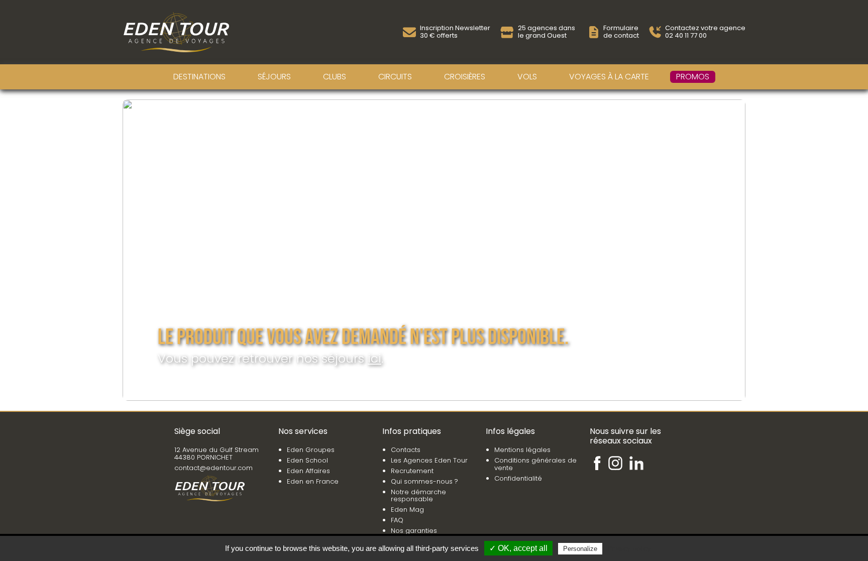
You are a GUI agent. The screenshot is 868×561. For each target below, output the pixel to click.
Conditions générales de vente (535, 464)
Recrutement (412, 471)
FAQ (397, 520)
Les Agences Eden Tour (429, 460)
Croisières (464, 76)
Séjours (274, 76)
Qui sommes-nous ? (424, 481)
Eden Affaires (308, 471)
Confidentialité (518, 478)
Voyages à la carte (609, 76)
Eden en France (313, 481)
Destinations (199, 76)
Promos (692, 76)
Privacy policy (628, 548)
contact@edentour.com (213, 468)
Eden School (307, 460)
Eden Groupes (311, 450)
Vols (527, 76)
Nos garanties (414, 530)
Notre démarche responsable (418, 495)
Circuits (395, 76)
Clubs (334, 76)
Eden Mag (407, 509)
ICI (374, 358)
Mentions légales (522, 450)
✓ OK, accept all (518, 548)
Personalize (580, 548)
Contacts (405, 450)
